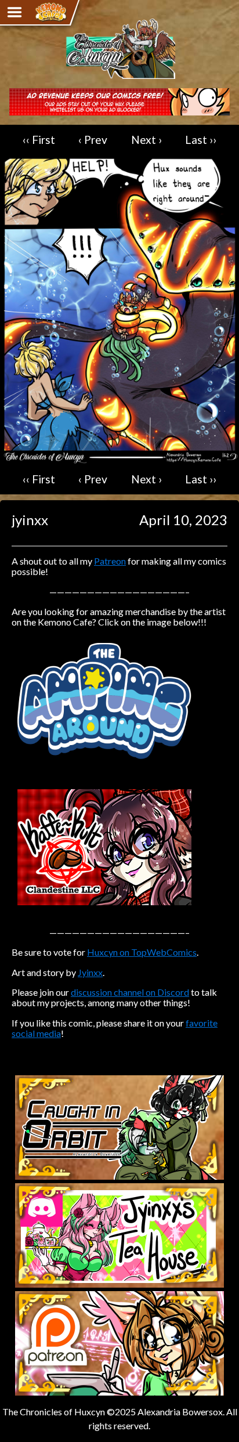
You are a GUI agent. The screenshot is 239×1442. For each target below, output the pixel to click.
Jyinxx (90, 972)
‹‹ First (39, 139)
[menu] (14, 12)
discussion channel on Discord (130, 992)
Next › (146, 139)
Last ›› (200, 139)
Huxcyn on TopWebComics (142, 951)
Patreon (110, 560)
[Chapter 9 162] (119, 458)
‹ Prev (92, 139)
